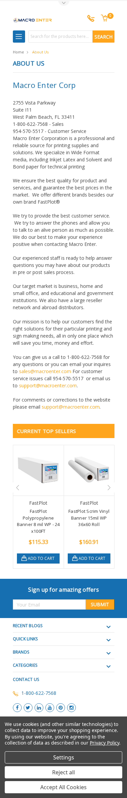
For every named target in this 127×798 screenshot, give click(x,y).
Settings (63, 757)
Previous (18, 487)
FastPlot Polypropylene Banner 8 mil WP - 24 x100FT (38, 521)
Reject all (63, 772)
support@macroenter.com (48, 385)
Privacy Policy (104, 742)
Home (18, 51)
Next (109, 487)
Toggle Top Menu (63, 3)
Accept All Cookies (63, 787)
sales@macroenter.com (45, 371)
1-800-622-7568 (38, 693)
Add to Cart (41, 558)
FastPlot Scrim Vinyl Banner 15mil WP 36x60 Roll (88, 517)
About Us (40, 51)
